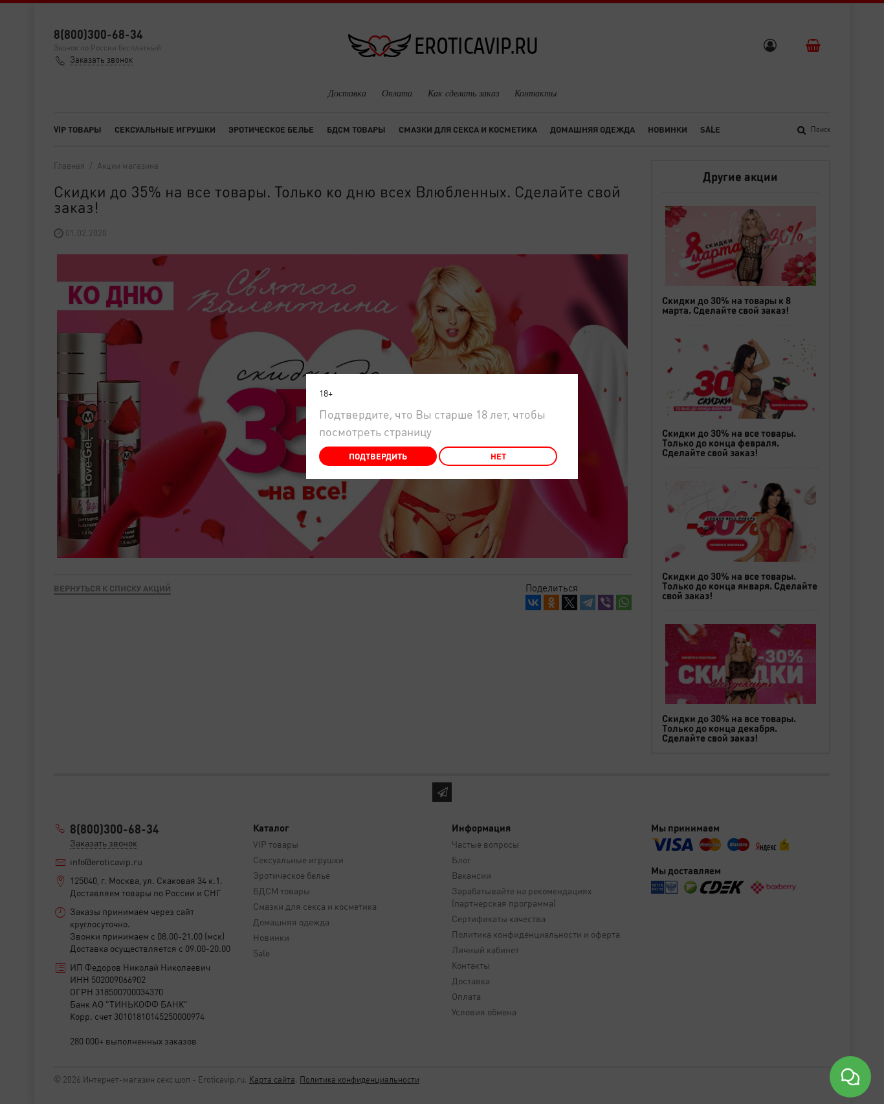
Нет (498, 455)
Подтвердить (378, 455)
